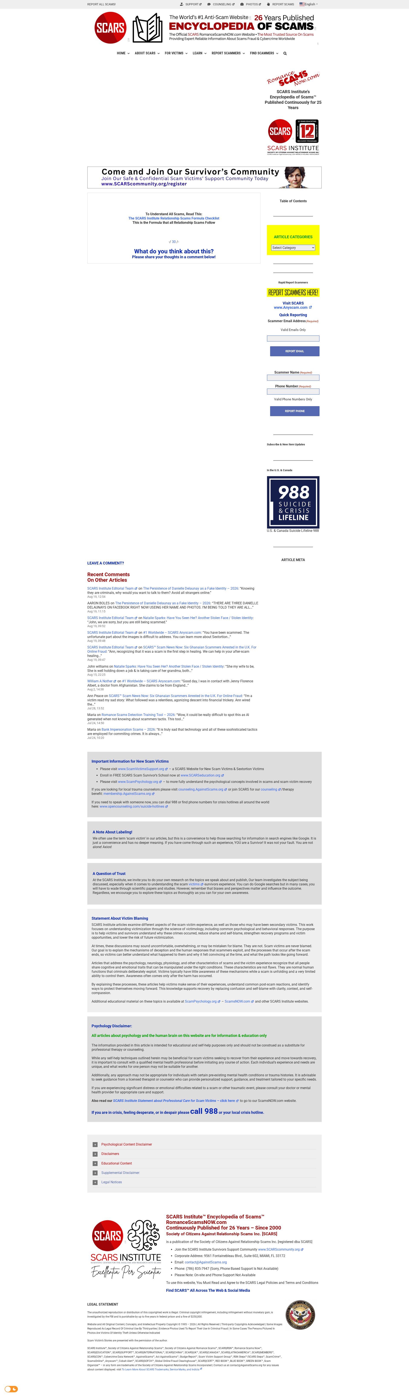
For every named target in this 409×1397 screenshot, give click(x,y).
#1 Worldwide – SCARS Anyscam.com (172, 633)
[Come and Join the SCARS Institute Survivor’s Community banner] (204, 168)
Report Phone (295, 411)
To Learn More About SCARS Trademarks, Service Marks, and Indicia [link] (160, 1369)
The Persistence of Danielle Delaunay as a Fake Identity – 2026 (190, 588)
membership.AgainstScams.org (127, 794)
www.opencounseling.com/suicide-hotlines (132, 806)
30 (174, 242)
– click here (174, 1101)
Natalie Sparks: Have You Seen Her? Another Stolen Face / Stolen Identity (198, 618)
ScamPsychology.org (201, 1001)
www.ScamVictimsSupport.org (141, 769)
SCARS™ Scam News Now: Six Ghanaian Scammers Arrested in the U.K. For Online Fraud (175, 696)
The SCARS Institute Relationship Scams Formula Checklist (173, 218)
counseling (269, 789)
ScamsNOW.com (237, 1001)
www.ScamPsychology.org (138, 782)
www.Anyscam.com (291, 307)
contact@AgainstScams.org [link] (206, 1262)
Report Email (294, 351)
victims (194, 884)
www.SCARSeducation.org (200, 775)
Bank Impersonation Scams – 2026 (128, 729)
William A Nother (99, 681)
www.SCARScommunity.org (279, 1249)
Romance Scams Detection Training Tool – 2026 (138, 715)
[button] (285, 53)
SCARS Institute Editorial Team (110, 588)
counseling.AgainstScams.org (200, 789)
